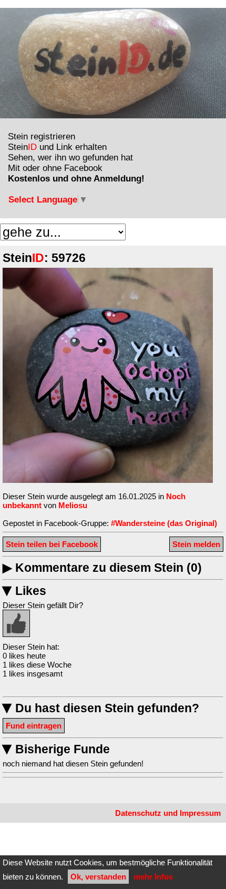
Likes (24, 591)
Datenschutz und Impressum (168, 813)
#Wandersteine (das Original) (164, 523)
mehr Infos (153, 876)
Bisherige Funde (56, 749)
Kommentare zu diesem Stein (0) (102, 567)
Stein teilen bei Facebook (52, 544)
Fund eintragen (33, 725)
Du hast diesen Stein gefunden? (101, 708)
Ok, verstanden (98, 876)
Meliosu (72, 505)
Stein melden (196, 544)
